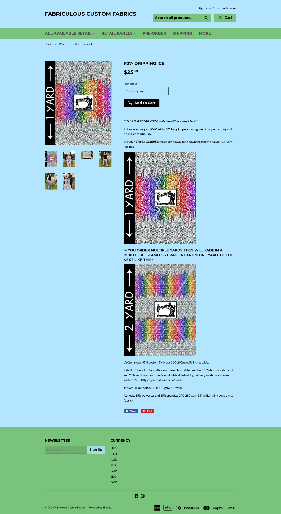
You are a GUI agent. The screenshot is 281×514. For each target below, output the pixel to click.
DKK (113, 482)
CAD (113, 454)
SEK (113, 476)
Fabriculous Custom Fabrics (90, 14)
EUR (113, 465)
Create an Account (224, 8)
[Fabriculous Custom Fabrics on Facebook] (136, 496)
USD (113, 448)
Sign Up (95, 449)
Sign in (203, 8)
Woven (63, 44)
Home (48, 44)
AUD (113, 459)
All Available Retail (69, 33)
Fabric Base (130, 83)
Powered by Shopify (100, 507)
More (205, 33)
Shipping (182, 33)
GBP (113, 471)
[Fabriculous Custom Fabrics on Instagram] (143, 496)
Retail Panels (118, 33)
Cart (228, 17)
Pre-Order (154, 33)
